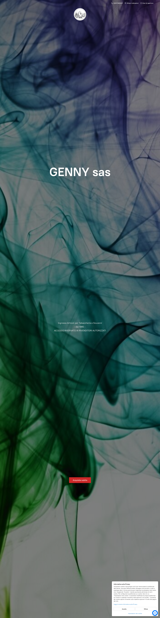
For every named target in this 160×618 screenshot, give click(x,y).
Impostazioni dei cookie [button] (135, 613)
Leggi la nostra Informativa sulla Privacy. (125, 604)
